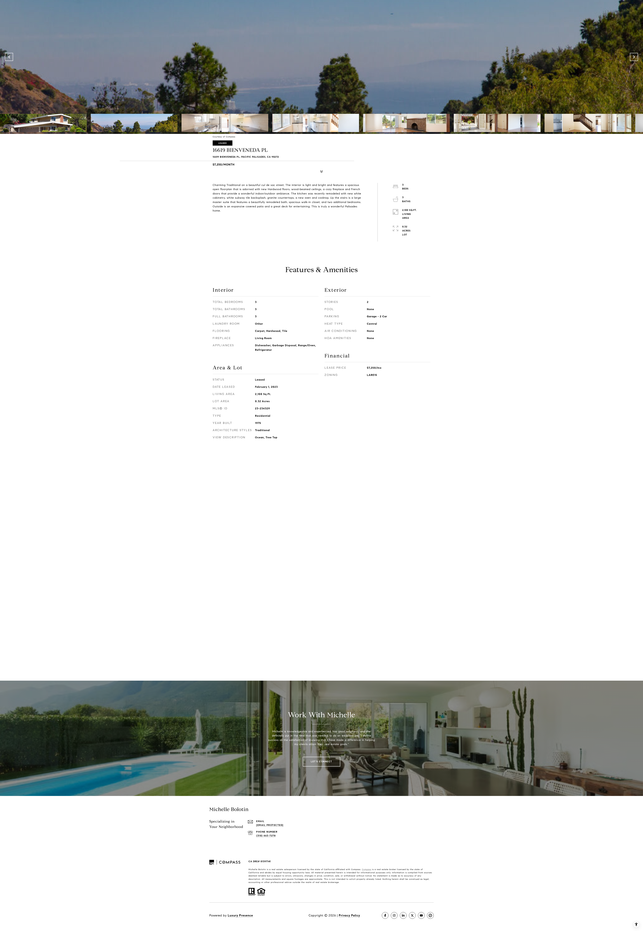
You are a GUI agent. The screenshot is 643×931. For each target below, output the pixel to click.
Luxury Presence (240, 915)
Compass (366, 869)
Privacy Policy (349, 915)
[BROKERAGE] (430, 915)
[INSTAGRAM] (394, 915)
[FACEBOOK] (385, 915)
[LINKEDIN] (403, 915)
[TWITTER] (412, 915)
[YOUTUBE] (421, 915)
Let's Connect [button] (321, 761)
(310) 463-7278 (266, 835)
